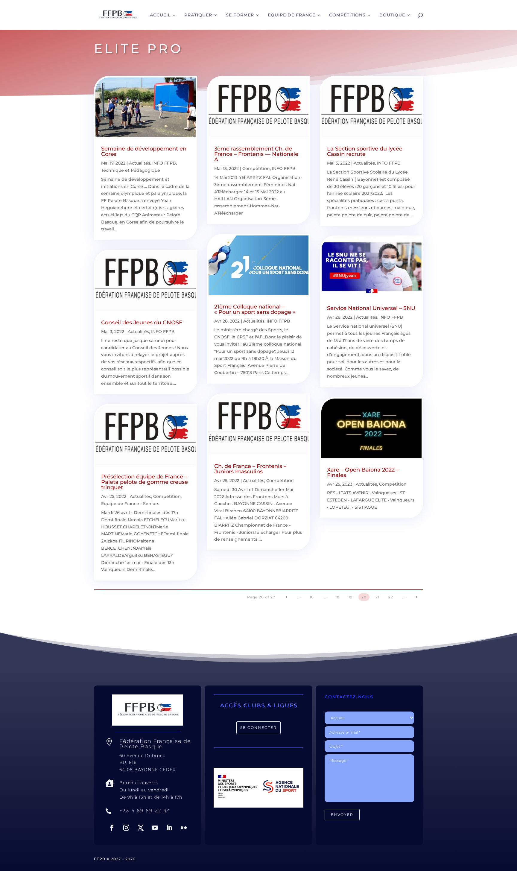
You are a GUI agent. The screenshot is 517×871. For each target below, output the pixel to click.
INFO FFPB (164, 163)
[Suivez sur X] (141, 828)
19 (350, 597)
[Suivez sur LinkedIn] (169, 828)
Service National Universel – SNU (371, 308)
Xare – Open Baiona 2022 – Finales (363, 472)
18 (337, 597)
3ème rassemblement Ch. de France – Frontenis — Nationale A (256, 154)
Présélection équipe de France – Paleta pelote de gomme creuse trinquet (144, 482)
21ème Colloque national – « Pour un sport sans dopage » (254, 309)
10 (312, 597)
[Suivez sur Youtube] (155, 828)
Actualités (139, 163)
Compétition (167, 496)
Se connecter (258, 727)
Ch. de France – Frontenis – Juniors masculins (250, 469)
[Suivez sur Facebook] (112, 828)
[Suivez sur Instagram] (126, 828)
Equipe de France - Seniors (130, 503)
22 (390, 597)
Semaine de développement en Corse (143, 151)
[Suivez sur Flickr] (184, 828)
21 (377, 597)
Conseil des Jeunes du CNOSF (141, 322)
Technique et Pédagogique (130, 170)
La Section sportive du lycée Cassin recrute (364, 151)
